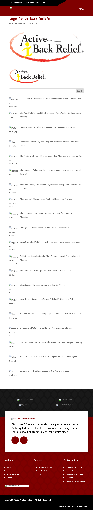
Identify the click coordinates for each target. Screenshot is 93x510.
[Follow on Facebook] (15, 440)
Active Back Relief (43, 470)
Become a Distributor (73, 467)
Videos (9, 477)
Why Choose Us (12, 474)
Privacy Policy (70, 470)
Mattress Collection (44, 467)
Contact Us (69, 477)
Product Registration (74, 474)
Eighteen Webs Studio (19, 23)
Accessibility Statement (75, 481)
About (8, 470)
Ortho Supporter (42, 474)
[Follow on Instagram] (24, 440)
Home (8, 467)
